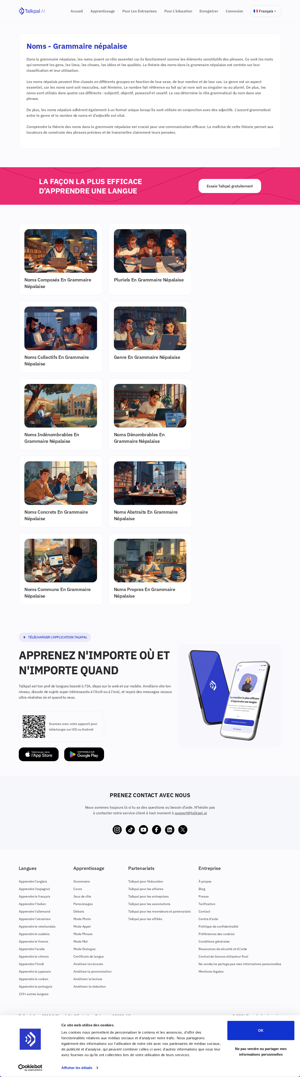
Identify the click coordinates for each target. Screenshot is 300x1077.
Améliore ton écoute (88, 964)
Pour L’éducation (178, 11)
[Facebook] (156, 829)
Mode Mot (80, 941)
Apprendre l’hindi (31, 964)
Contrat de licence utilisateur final (223, 956)
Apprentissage (102, 11)
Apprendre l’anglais (33, 881)
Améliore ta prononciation (92, 971)
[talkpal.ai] (32, 11)
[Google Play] (84, 754)
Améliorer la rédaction (89, 986)
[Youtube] (143, 829)
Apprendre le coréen (33, 979)
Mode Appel (81, 926)
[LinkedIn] (169, 829)
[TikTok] (130, 829)
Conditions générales (214, 941)
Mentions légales (211, 971)
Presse (204, 896)
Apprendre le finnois (33, 941)
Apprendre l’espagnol (34, 889)
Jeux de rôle (82, 896)
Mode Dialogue (84, 949)
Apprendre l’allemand (34, 911)
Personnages (83, 904)
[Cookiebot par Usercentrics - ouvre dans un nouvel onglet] (30, 1067)
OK (260, 1030)
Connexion (234, 11)
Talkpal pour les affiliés (145, 919)
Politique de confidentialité (218, 926)
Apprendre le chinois (34, 956)
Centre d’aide (208, 919)
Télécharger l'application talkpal (57, 637)
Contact (204, 911)
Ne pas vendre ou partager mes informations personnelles (261, 1051)
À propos (205, 881)
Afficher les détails (76, 1068)
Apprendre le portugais (35, 986)
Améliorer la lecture (87, 979)
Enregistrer (208, 11)
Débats (78, 911)
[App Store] (39, 754)
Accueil (77, 11)
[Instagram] (117, 829)
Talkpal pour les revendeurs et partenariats (159, 911)
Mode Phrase (82, 934)
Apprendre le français (34, 896)
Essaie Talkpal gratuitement (230, 186)
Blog (202, 889)
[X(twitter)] (183, 829)
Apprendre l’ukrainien (35, 919)
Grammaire (81, 881)
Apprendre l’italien (32, 904)
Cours (77, 889)
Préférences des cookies (216, 934)
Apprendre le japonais (35, 971)
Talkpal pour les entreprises (148, 896)
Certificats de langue (88, 956)
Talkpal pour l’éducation (145, 881)
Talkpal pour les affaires (145, 889)
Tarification (207, 904)
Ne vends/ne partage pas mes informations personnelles (240, 964)
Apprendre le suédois (34, 934)
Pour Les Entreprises (139, 11)
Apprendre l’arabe (32, 949)
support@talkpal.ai (191, 813)
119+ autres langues (34, 994)
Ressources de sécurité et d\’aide (223, 949)
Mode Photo (82, 919)
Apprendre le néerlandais (37, 926)
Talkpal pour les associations (149, 904)
